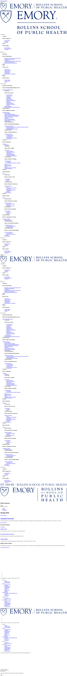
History (6, 589)
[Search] (0, 51)
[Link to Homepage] (33, 19)
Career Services (9, 233)
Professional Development (9, 126)
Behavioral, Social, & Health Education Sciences (13, 58)
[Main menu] (1, 51)
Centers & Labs (7, 174)
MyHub (6, 601)
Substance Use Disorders (11, 104)
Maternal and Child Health (11, 100)
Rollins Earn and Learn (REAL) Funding (13, 162)
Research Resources (8, 192)
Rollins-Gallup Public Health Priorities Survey (12, 107)
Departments (5, 54)
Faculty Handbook (8, 600)
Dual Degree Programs (8, 117)
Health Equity (9, 97)
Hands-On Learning (8, 198)
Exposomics (9, 188)
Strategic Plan (7, 587)
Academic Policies (10, 365)
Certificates (6, 118)
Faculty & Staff (7, 80)
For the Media (7, 72)
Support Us (4, 36)
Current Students (7, 309)
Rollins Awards (7, 590)
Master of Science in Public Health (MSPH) (12, 115)
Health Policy (9, 98)
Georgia (8, 211)
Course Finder (9, 138)
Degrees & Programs (6, 108)
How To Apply (7, 47)
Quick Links (2, 52)
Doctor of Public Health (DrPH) (10, 349)
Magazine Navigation (4, 506)
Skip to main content (3, 0)
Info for (4, 75)
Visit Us (6, 166)
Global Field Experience (11, 203)
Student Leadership (10, 456)
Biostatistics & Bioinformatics (9, 59)
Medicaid (8, 101)
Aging (8, 416)
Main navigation (3, 83)
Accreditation (7, 588)
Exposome (8, 96)
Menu (2, 505)
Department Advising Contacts (12, 137)
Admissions (4, 139)
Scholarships (9, 391)
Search (1, 1)
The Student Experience (9, 225)
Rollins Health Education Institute (12, 128)
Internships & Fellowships (11, 234)
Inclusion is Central (8, 449)
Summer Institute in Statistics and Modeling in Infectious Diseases (17, 356)
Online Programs (7, 120)
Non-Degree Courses (10, 357)
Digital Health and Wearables (11, 187)
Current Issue (5, 510)
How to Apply (7, 150)
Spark (8, 180)
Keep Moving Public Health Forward (11, 593)
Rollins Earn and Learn (10, 205)
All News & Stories (8, 70)
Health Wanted (7, 300)
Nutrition (8, 191)
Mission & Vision (7, 584)
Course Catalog (9, 136)
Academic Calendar (10, 364)
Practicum (8, 204)
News (4, 294)
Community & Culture (6, 214)
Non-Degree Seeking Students (12, 155)
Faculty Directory (7, 602)
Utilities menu (2, 34)
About (4, 508)
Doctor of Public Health (11, 381)
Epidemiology (7, 60)
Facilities (6, 591)
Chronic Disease (9, 94)
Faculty (4, 293)
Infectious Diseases (10, 99)
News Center (7, 69)
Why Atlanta (7, 235)
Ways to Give (7, 595)
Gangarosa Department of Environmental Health (13, 61)
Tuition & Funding (7, 156)
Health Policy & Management (9, 62)
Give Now (6, 42)
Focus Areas (7, 90)
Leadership (6, 585)
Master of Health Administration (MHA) (11, 116)
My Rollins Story (7, 465)
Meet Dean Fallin (7, 586)
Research (4, 169)
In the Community (7, 206)
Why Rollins (7, 374)
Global (8, 213)
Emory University (8, 606)
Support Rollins (7, 40)
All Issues (4, 509)
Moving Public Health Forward (7, 85)
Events (4, 74)
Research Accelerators (8, 411)
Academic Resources (8, 134)
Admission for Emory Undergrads (10, 167)
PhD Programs (9, 382)
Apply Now (7, 49)
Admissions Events (8, 164)
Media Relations (7, 604)
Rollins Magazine (7, 301)
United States (9, 212)
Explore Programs (8, 113)
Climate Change (9, 95)
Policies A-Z (7, 605)
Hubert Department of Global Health (11, 292)
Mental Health (9, 102)
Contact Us (6, 41)
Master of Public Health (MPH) (10, 114)
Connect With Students (8, 168)
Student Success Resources (11, 226)
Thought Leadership (8, 106)
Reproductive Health (10, 103)
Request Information (8, 48)
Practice (4, 193)
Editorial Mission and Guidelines (10, 73)
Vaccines (8, 105)
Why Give (6, 594)
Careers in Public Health (9, 232)
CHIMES (8, 179)
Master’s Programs (10, 151)
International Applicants (11, 154)
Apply (4, 43)
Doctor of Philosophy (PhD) (9, 348)
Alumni (6, 81)
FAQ (5, 163)
